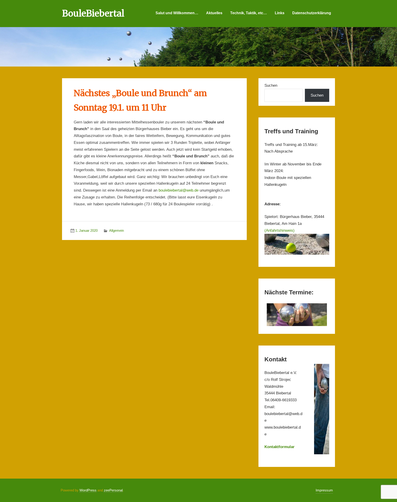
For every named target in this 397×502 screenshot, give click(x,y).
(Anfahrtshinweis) (279, 230)
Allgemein (116, 230)
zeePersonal (113, 490)
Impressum (324, 490)
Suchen (270, 85)
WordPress (87, 490)
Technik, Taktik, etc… (248, 13)
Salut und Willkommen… (177, 13)
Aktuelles (214, 13)
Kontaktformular (279, 447)
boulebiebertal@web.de (178, 190)
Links (279, 13)
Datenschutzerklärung (311, 13)
